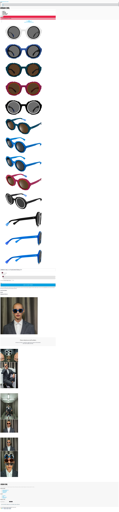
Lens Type (2, 280)
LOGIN (7, 1)
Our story (3, 495)
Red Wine (5, 273)
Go (10, 501)
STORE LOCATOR (3, 1)
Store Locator (4, 497)
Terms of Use (4, 491)
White (4, 274)
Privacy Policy (4, 490)
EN (1, 2)
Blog (3, 496)
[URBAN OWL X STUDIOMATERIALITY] (24, 41)
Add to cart (28, 285)
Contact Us (4, 492)
